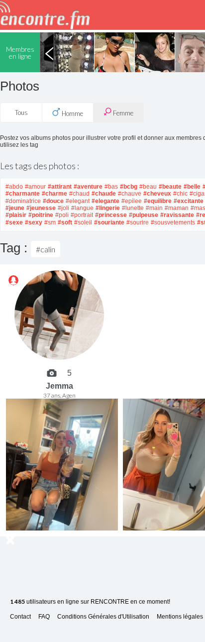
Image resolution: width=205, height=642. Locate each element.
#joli (63, 208)
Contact (20, 617)
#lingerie (108, 208)
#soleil (83, 222)
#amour (35, 186)
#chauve (129, 193)
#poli (62, 215)
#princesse (111, 215)
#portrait (82, 215)
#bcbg (128, 186)
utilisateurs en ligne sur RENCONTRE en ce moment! (90, 602)
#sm (50, 222)
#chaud (79, 193)
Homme (71, 113)
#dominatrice (23, 201)
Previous (49, 52)
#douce (53, 201)
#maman (177, 208)
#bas (111, 186)
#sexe (14, 222)
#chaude (104, 193)
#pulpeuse (143, 215)
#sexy (33, 222)
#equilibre (158, 201)
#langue (82, 208)
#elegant (78, 201)
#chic (180, 193)
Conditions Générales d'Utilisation (103, 617)
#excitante (189, 201)
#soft (65, 222)
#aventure (88, 186)
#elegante (105, 201)
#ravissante (177, 215)
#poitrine (40, 215)
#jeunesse (41, 208)
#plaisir (15, 215)
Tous (21, 112)
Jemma (59, 386)
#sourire (137, 222)
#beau (148, 186)
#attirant (60, 186)
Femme (122, 113)
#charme (54, 193)
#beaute (170, 186)
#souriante (109, 222)
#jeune (14, 208)
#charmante (22, 193)
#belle (192, 186)
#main (154, 208)
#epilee (131, 201)
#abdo (14, 186)
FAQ (44, 617)
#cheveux (157, 193)
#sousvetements (173, 222)
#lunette (133, 208)
